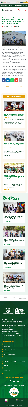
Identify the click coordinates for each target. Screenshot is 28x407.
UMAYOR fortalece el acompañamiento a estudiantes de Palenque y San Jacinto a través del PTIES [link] (14, 177)
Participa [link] (10, 5)
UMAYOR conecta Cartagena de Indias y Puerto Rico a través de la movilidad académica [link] (13, 264)
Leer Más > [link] (6, 126)
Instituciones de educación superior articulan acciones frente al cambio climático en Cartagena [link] (14, 114)
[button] (19, 10)
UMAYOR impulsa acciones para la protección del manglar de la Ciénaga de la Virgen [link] (13, 287)
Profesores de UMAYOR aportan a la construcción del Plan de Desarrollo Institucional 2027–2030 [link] (14, 145)
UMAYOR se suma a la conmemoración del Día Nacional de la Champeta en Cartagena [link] (14, 241)
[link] (14, 2)
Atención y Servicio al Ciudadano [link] (20, 5)
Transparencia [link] (4, 5)
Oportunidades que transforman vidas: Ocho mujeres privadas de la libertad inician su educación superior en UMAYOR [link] (13, 216)
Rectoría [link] (17, 26)
